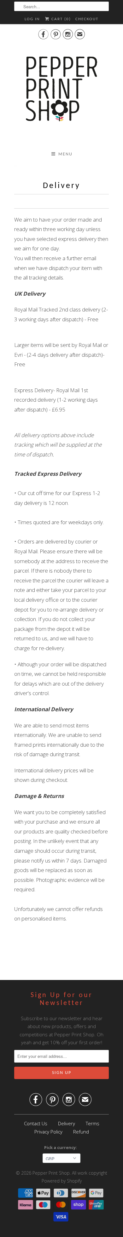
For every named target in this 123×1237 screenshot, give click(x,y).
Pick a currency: (61, 1147)
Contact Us (35, 1123)
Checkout (86, 19)
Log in (32, 19)
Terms (92, 1123)
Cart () (60, 19)
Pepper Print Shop (51, 1173)
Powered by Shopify (62, 1181)
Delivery (66, 1123)
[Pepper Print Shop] (61, 93)
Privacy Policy (48, 1131)
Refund (81, 1131)
